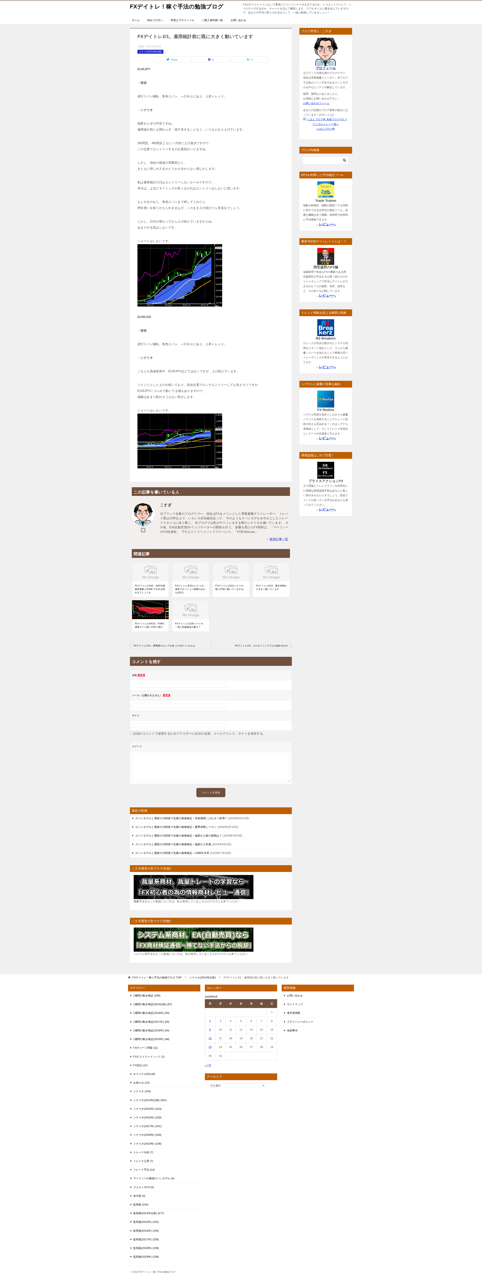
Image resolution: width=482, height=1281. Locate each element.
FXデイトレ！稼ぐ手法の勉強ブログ (176, 6)
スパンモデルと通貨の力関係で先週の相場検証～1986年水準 (172, 852)
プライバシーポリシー (300, 1021)
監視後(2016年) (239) (146, 1230)
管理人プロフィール (182, 20)
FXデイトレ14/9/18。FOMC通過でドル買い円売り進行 (150, 625)
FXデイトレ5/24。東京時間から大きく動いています (271, 587)
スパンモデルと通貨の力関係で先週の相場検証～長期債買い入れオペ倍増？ (181, 818)
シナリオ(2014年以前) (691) (150, 1100)
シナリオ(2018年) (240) (147, 1134)
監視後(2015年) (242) (146, 1221)
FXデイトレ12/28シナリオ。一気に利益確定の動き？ (190, 625)
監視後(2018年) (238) (146, 1248)
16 (210, 1038)
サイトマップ (295, 1004)
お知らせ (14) (141, 1082)
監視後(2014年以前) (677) (148, 1213)
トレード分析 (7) (143, 1152)
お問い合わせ (238, 20)
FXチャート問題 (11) (145, 1047)
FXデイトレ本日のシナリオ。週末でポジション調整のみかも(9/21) (190, 589)
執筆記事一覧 (279, 539)
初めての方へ (155, 20)
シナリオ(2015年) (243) (147, 1108)
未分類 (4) (139, 1195)
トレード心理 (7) (143, 1160)
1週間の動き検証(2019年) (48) (151, 1039)
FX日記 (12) (140, 1065)
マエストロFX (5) (143, 1187)
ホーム (136, 20)
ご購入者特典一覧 (212, 20)
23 (210, 1047)
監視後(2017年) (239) (146, 1239)
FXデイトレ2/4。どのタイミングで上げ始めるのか (261, 645)
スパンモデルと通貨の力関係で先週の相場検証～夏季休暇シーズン (176, 826)
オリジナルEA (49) (144, 1073)
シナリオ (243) (142, 1091)
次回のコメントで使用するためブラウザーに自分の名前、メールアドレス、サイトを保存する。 (199, 733)
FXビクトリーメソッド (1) (149, 1056)
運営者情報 (293, 1012)
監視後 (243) (140, 1204)
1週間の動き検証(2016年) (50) (151, 1012)
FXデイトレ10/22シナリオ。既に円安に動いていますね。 (230, 587)
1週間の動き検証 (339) (146, 995)
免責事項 (292, 1030)
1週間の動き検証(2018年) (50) (151, 1030)
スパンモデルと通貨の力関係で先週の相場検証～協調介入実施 (173, 844)
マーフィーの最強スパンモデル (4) (153, 1178)
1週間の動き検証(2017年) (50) (151, 1021)
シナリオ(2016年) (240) (147, 1117)
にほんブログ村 (326, 128)
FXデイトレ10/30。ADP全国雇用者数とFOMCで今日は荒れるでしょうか (150, 589)
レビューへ (327, 224)
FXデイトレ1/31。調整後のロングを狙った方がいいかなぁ (164, 645)
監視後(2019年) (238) (146, 1256)
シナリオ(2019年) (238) (147, 1143)
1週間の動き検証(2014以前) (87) (152, 1004)
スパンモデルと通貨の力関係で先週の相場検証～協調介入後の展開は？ (178, 835)
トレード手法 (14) (144, 1169)
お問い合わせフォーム (316, 103)
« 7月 (208, 1065)
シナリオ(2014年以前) (150, 51)
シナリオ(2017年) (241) (147, 1126)
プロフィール (326, 68)
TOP (157, 977)
